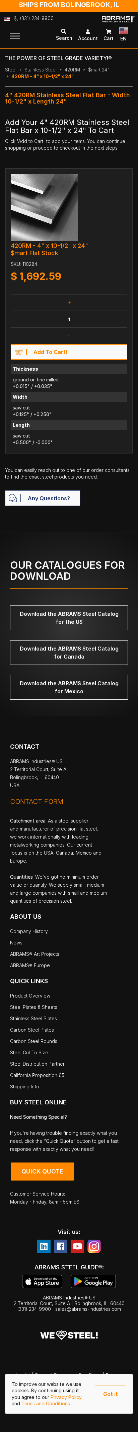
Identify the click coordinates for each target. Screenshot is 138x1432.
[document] (69, 1394)
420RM (72, 69)
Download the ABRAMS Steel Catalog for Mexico (69, 687)
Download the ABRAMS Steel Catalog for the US (69, 617)
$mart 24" (99, 69)
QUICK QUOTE (42, 1171)
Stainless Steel (40, 69)
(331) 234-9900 (37, 18)
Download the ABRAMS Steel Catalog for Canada (69, 652)
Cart (109, 38)
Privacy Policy (66, 1397)
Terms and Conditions (45, 1403)
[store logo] (118, 24)
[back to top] (123, 1422)
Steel (10, 69)
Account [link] (88, 38)
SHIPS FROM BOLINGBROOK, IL (69, 5)
